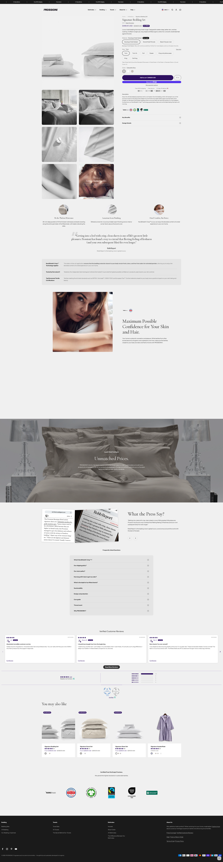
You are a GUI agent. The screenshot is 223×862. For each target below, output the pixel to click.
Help (131, 10)
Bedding (102, 10)
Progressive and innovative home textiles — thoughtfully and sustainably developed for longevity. (38, 855)
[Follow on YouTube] (16, 849)
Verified (111, 697)
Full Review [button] (9, 660)
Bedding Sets (5, 826)
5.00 (70, 677)
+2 (160, 753)
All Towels (56, 829)
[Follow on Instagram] (7, 849)
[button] (49, 748)
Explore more (216, 826)
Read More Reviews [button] (111, 667)
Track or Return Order (176, 837)
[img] (10, 637)
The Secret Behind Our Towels (62, 833)
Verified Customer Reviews (185, 833)
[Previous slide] (2, 652)
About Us (122, 10)
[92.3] (115, 691)
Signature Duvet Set (86, 746)
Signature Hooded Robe (158, 746)
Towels (112, 10)
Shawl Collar (112, 829)
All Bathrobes (112, 833)
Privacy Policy (179, 841)
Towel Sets (56, 826)
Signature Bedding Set (52, 746)
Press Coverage (171, 833)
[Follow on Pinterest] (11, 849)
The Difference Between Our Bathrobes (116, 837)
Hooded (110, 826)
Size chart (178, 49)
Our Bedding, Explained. (8, 833)
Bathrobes (91, 10)
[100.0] (107, 691)
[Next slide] (220, 652)
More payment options (152, 85)
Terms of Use (170, 841)
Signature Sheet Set (121, 746)
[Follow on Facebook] (2, 849)
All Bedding (4, 829)
